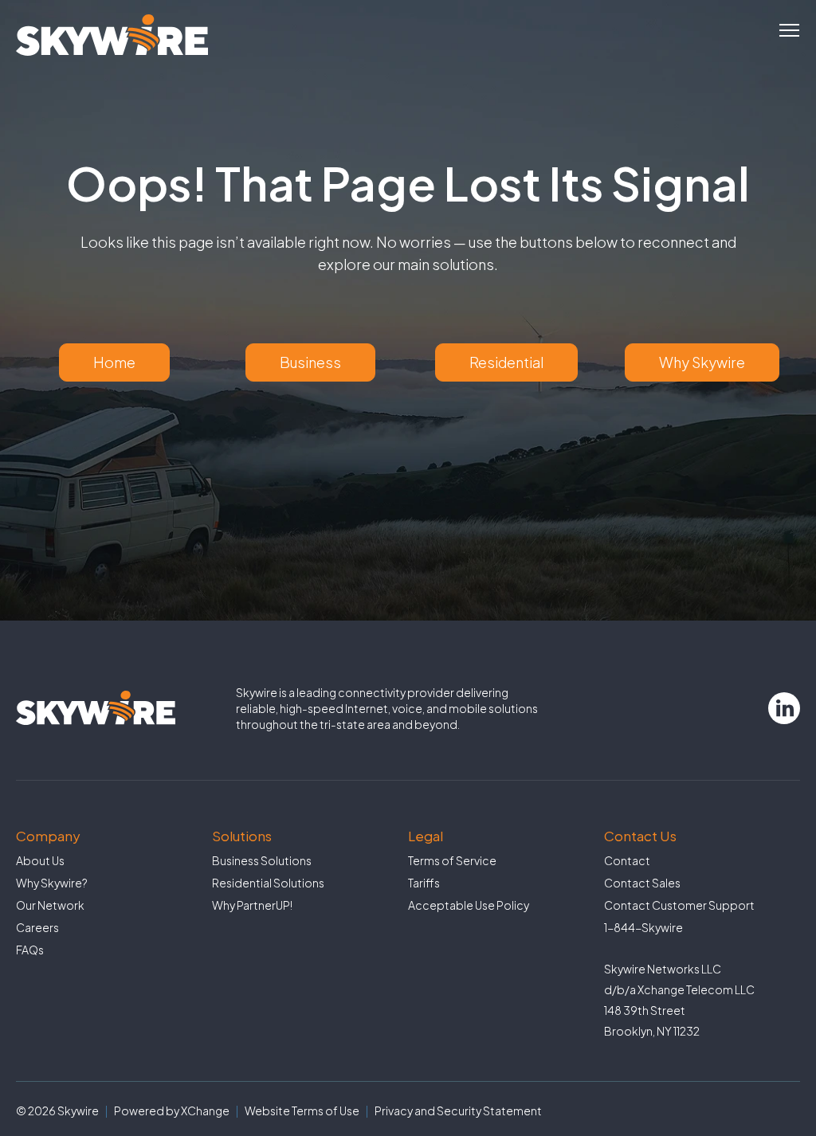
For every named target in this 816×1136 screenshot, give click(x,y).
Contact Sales (642, 883)
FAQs (30, 949)
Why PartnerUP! (252, 905)
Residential (506, 362)
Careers (37, 927)
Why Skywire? (52, 883)
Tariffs (424, 883)
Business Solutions (262, 860)
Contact (627, 860)
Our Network (50, 905)
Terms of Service (452, 860)
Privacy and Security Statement (458, 1110)
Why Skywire (702, 362)
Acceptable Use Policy (468, 905)
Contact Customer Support (679, 905)
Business (310, 362)
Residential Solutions (268, 883)
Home (114, 362)
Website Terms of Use (302, 1110)
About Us (40, 860)
